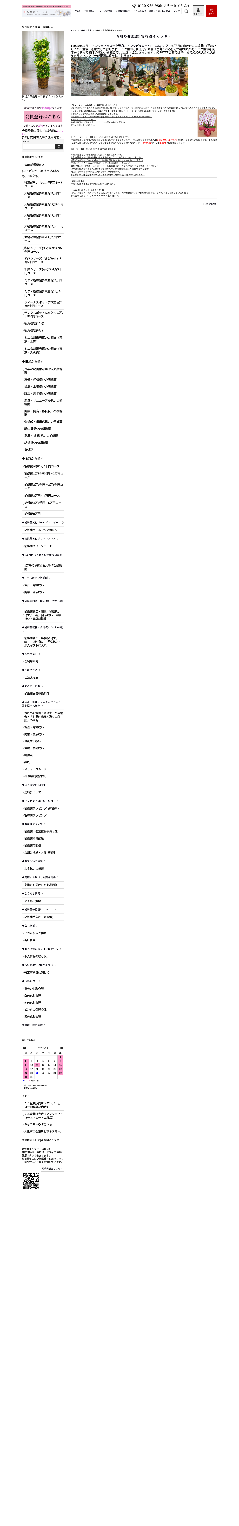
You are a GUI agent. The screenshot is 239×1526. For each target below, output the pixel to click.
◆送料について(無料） (35, 784)
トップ (73, 30)
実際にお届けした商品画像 (41, 884)
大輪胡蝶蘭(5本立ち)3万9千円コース (43, 206)
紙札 (27, 762)
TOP (77, 11)
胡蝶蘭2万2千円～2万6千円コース (43, 486)
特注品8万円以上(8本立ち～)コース (43, 184)
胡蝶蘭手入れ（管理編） (39, 917)
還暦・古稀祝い (34, 748)
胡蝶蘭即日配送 (123, 11)
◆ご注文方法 (30, 670)
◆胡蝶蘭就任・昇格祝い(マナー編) (42, 627)
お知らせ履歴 (85, 30)
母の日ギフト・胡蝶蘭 (107, 110)
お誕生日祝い (32, 741)
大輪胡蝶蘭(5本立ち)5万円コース (43, 195)
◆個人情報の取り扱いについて (40, 948)
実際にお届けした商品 (159, 11)
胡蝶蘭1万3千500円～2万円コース (43, 475)
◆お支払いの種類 (32, 861)
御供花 (28, 755)
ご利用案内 (89, 11)
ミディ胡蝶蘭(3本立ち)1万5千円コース (43, 293)
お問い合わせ (139, 11)
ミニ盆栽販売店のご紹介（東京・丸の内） (43, 350)
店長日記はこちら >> (52, 1168)
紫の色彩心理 (32, 1016)
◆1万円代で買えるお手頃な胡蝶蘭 (42, 554)
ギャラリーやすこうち (38, 1124)
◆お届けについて (32, 824)
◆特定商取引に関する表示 (37, 965)
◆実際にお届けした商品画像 (39, 877)
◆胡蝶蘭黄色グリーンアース (39, 538)
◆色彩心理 (30, 981)
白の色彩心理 (32, 995)
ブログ (176, 11)
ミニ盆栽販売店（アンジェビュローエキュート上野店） (43, 1115)
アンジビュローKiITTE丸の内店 (147, 45)
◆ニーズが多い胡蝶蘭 (35, 577)
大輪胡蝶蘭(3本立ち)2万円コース (43, 238)
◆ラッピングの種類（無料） (39, 801)
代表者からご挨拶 (35, 933)
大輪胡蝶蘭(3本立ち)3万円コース (43, 217)
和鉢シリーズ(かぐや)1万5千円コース (43, 271)
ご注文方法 (31, 677)
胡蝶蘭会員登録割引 (36, 693)
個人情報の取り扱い (36, 956)
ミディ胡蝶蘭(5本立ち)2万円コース (43, 282)
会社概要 (29, 940)
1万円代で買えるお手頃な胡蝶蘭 (43, 567)
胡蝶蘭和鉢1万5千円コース (42, 466)
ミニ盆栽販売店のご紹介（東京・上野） (43, 339)
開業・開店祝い (34, 592)
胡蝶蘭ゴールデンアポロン (41, 530)
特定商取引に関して (44, 972)
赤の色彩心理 (32, 1002)
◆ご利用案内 (30, 653)
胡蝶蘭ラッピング (35, 815)
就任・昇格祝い (34, 585)
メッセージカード (35, 769)
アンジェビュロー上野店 (108, 45)
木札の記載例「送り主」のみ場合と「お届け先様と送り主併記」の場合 (43, 717)
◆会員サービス (31, 686)
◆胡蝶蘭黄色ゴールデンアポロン (41, 522)
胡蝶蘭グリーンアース (38, 546)
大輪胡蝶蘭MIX (34, 164)
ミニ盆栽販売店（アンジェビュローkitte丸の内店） (43, 1105)
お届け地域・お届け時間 (39, 852)
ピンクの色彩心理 (35, 1009)
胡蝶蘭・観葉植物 (32, 1025)
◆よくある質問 (31, 893)
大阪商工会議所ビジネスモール (43, 1131)
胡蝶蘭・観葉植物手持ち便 (41, 831)
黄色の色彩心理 (34, 988)
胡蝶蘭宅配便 (32, 845)
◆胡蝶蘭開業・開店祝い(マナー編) (42, 600)
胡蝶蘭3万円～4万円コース (42, 495)
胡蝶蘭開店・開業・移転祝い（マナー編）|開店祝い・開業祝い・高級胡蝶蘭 (42, 615)
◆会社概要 (28, 925)
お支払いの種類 (44, 868)
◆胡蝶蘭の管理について (37, 909)
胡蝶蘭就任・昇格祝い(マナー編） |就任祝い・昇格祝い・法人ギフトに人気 (43, 642)
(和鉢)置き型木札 (35, 776)
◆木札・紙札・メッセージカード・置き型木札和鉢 (42, 703)
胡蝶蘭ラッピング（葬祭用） (42, 808)
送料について (32, 792)
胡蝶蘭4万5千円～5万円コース (42, 504)
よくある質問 (106, 11)
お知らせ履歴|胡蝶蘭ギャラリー (144, 36)
